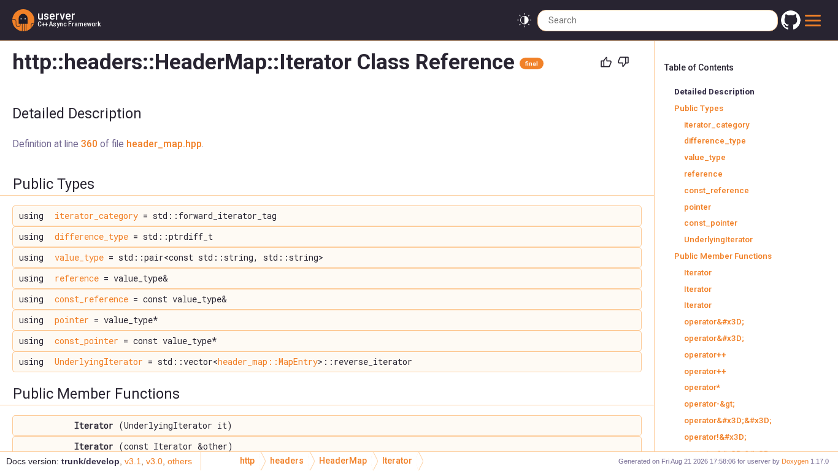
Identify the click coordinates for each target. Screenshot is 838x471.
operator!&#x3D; (715, 437)
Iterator (698, 272)
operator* (702, 387)
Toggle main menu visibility (815, 20)
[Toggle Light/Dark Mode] (524, 20)
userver (56, 15)
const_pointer (86, 341)
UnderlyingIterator (99, 361)
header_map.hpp (164, 144)
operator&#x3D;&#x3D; (728, 420)
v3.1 (133, 461)
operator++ (705, 354)
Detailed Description (714, 91)
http (247, 461)
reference (77, 278)
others (179, 461)
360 (89, 144)
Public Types (698, 108)
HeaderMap (343, 461)
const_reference (91, 299)
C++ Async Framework (69, 24)
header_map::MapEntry (268, 361)
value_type (79, 257)
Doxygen (795, 461)
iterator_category (96, 215)
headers (287, 461)
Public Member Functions (723, 256)
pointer (72, 320)
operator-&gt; (709, 403)
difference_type (91, 236)
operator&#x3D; (714, 321)
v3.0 (154, 461)
